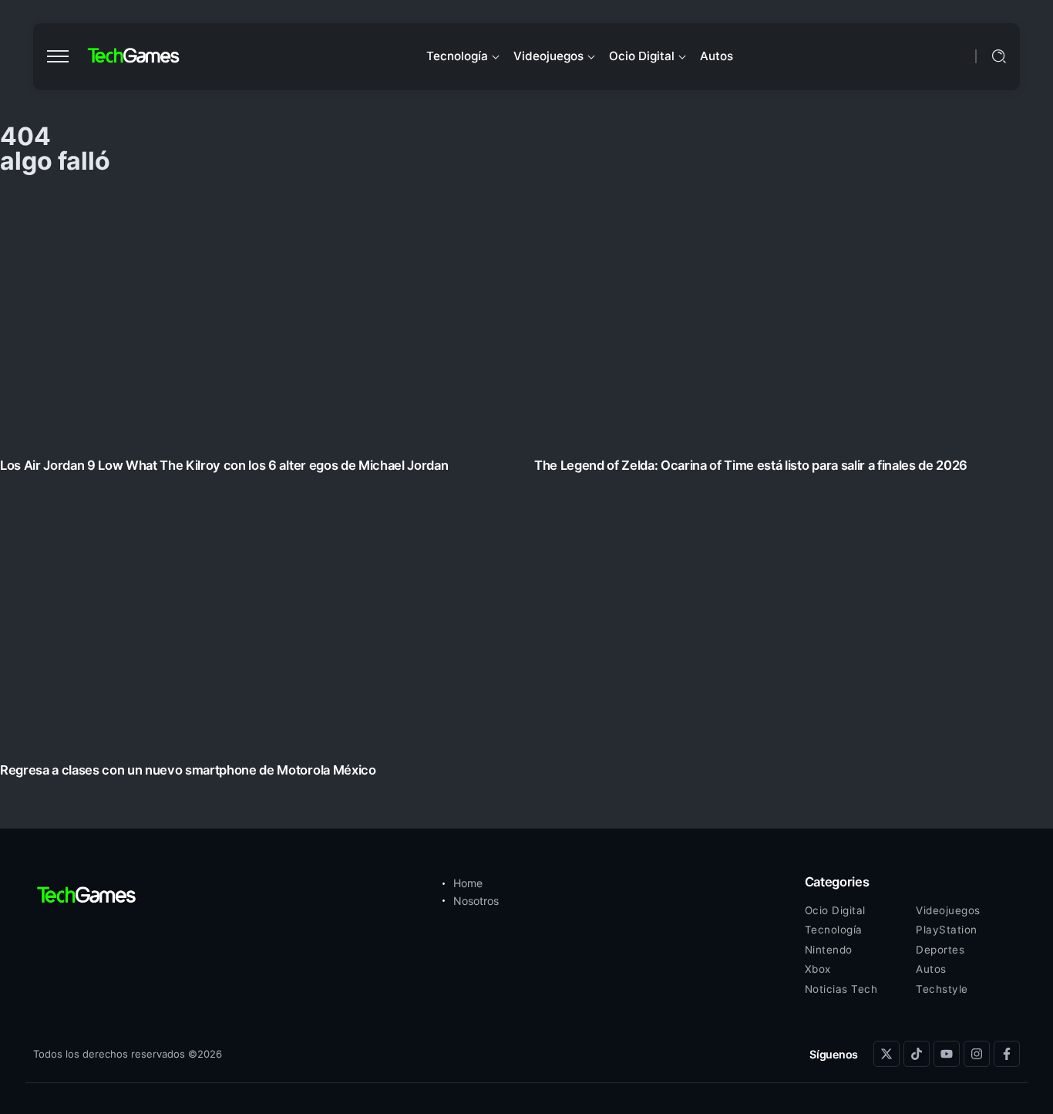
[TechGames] (134, 56)
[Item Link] (526, 489)
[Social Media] (886, 1054)
